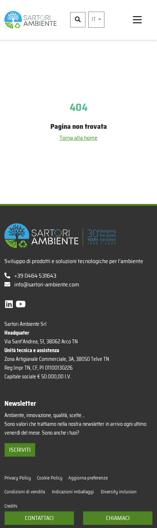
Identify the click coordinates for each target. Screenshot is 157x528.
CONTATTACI (39, 518)
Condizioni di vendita (25, 492)
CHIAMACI (118, 518)
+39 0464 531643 (34, 275)
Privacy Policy (17, 477)
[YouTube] (21, 304)
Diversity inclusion (119, 492)
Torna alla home (78, 137)
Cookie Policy (49, 477)
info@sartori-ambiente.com (46, 284)
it (94, 19)
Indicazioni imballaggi (73, 492)
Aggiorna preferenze (88, 477)
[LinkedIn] (10, 304)
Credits (11, 506)
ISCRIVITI (20, 449)
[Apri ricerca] (77, 19)
